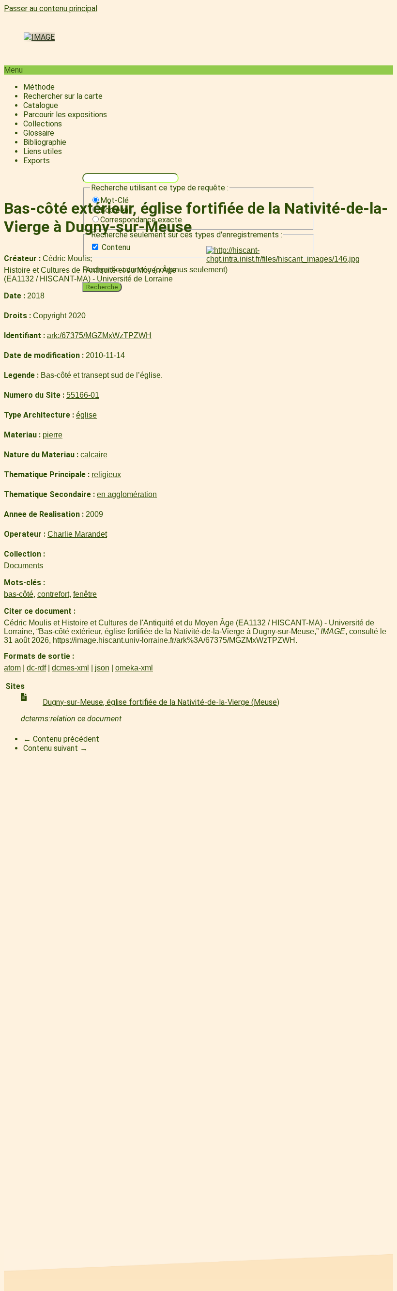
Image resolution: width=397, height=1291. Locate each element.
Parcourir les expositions (65, 114)
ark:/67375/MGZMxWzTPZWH (99, 335)
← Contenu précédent (61, 739)
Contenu (116, 247)
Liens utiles (42, 151)
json (102, 668)
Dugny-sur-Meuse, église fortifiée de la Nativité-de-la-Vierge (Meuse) (161, 702)
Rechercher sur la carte (63, 96)
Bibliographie (44, 142)
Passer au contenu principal (50, 8)
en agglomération (127, 494)
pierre (52, 435)
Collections (42, 123)
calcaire (93, 455)
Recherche (102, 287)
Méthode (39, 87)
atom (12, 668)
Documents (23, 565)
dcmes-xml (70, 668)
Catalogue (40, 105)
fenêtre (85, 594)
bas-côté (18, 594)
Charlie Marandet (77, 534)
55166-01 (82, 395)
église (86, 415)
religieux (106, 474)
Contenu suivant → (55, 748)
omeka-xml (134, 668)
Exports (36, 160)
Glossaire (38, 133)
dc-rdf (36, 668)
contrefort (53, 594)
